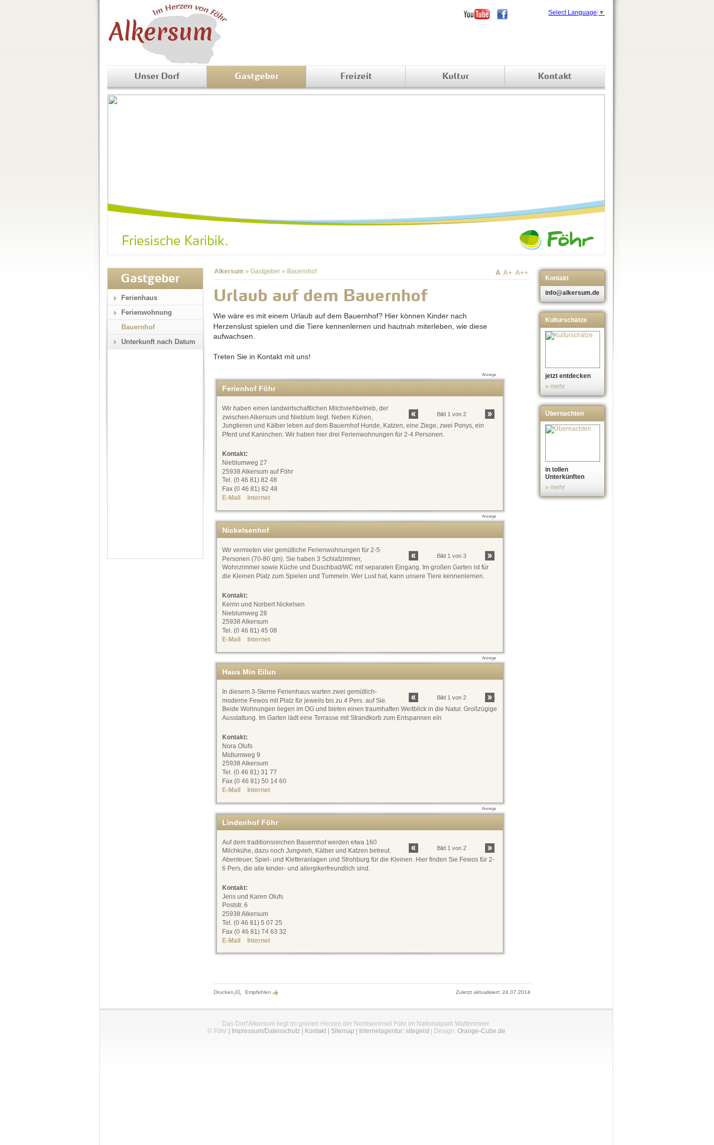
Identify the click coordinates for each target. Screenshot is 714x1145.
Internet (258, 497)
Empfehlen (258, 992)
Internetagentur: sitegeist (394, 1031)
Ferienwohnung (146, 312)
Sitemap (342, 1031)
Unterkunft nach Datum (158, 342)
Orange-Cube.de (481, 1031)
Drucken (224, 992)
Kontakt (555, 77)
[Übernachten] (573, 443)
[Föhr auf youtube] (480, 14)
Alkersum (229, 271)
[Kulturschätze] (573, 349)
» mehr (555, 386)
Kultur (455, 77)
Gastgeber (257, 77)
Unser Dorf (157, 77)
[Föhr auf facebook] (506, 14)
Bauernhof (302, 271)
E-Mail (231, 497)
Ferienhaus (139, 298)
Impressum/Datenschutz (266, 1031)
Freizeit (356, 77)
